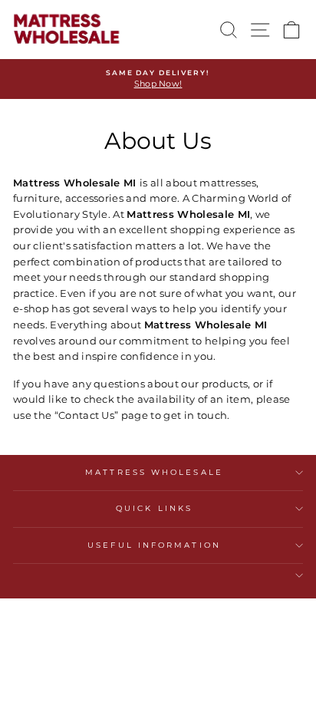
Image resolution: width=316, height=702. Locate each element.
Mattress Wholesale (154, 472)
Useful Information (154, 545)
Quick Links (154, 508)
